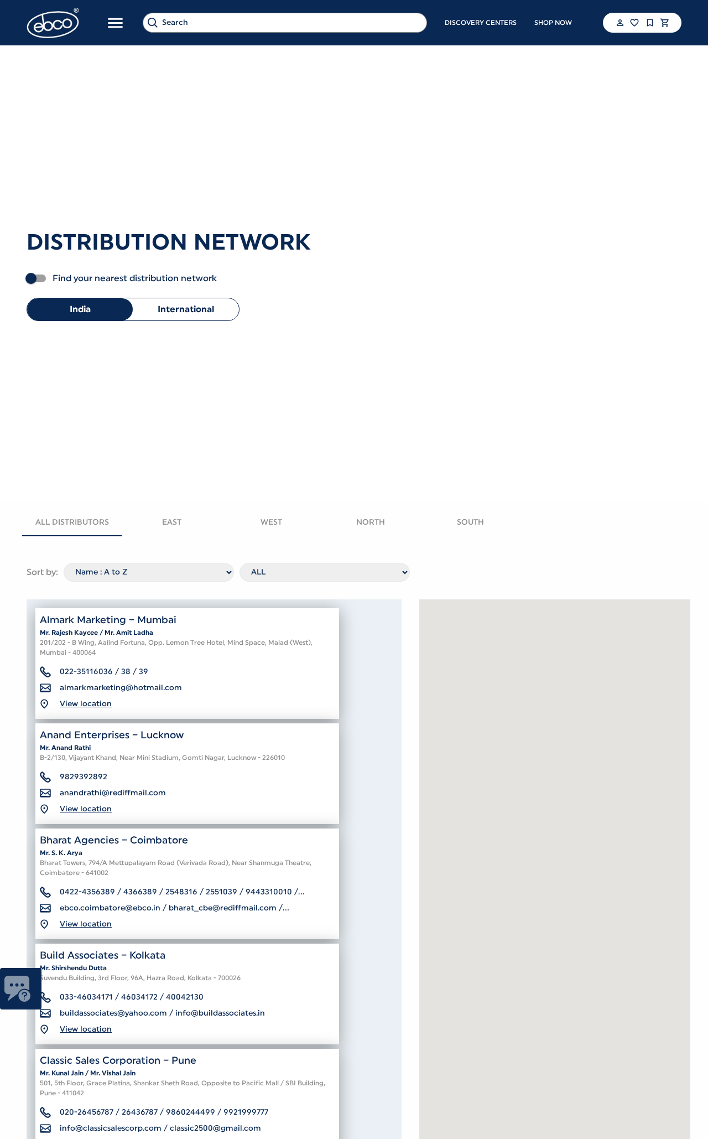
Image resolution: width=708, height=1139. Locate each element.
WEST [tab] (271, 522)
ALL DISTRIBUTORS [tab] (72, 522)
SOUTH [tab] (470, 522)
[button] (619, 23)
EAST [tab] (171, 522)
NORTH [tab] (370, 522)
